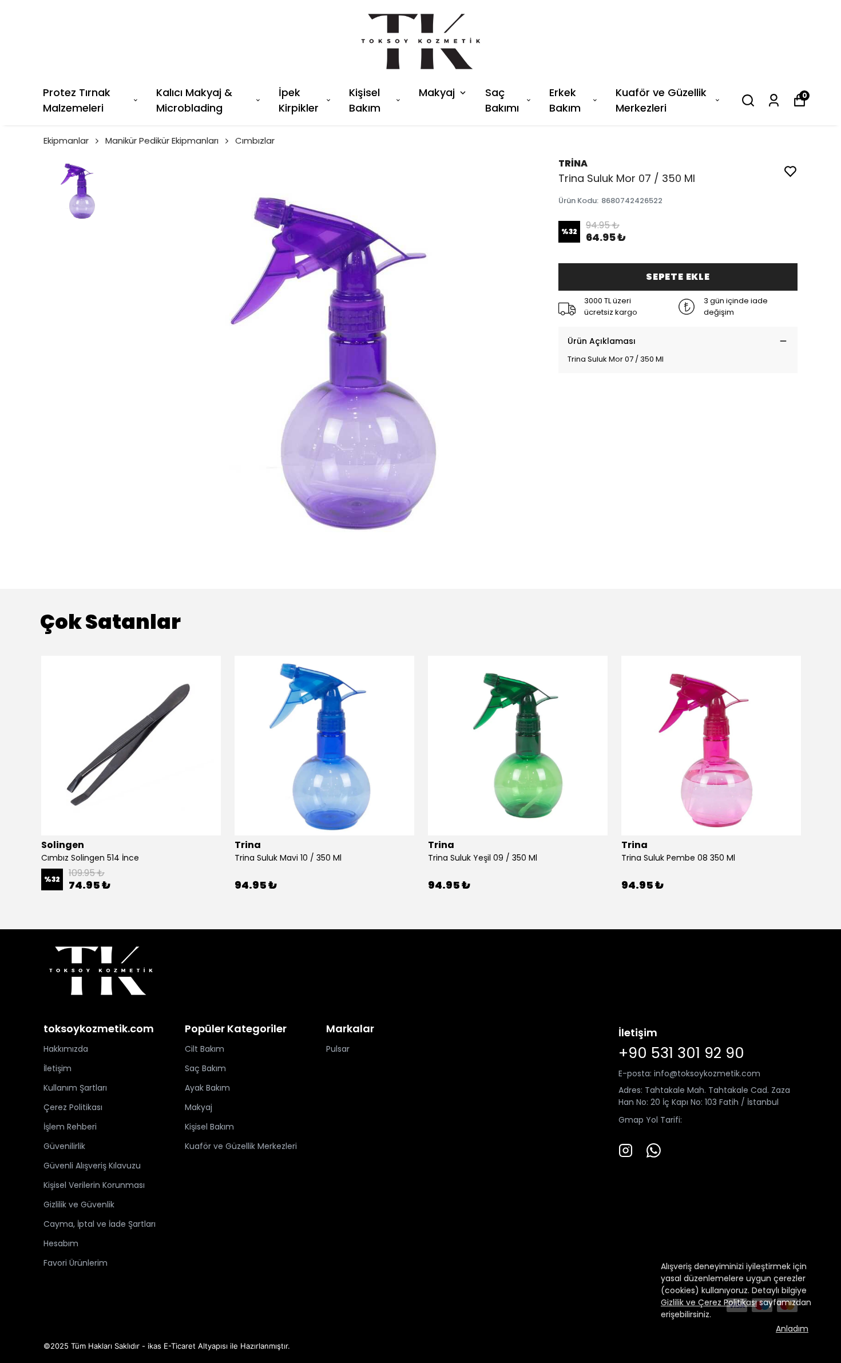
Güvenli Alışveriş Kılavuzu (92, 1165)
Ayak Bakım (207, 1087)
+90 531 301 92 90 (681, 1053)
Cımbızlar (255, 140)
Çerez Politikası (72, 1107)
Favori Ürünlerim (75, 1263)
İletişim (57, 1068)
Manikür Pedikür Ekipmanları (162, 140)
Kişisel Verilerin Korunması (94, 1185)
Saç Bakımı (502, 100)
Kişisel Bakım (364, 100)
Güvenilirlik (64, 1146)
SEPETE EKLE (678, 276)
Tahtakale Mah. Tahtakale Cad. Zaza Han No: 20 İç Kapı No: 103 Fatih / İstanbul (704, 1096)
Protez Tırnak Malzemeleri (76, 100)
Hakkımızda (65, 1049)
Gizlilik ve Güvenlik (78, 1204)
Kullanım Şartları (75, 1087)
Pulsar (338, 1049)
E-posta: (636, 1073)
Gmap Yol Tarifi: (650, 1120)
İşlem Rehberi (70, 1126)
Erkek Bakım (565, 100)
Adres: (630, 1090)
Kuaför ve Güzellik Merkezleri (661, 100)
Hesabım (60, 1243)
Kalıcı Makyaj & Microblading (194, 100)
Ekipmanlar (66, 140)
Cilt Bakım (204, 1049)
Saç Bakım (205, 1068)
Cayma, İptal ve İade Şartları (99, 1224)
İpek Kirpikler (299, 100)
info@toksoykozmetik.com (707, 1073)
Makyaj (437, 92)
